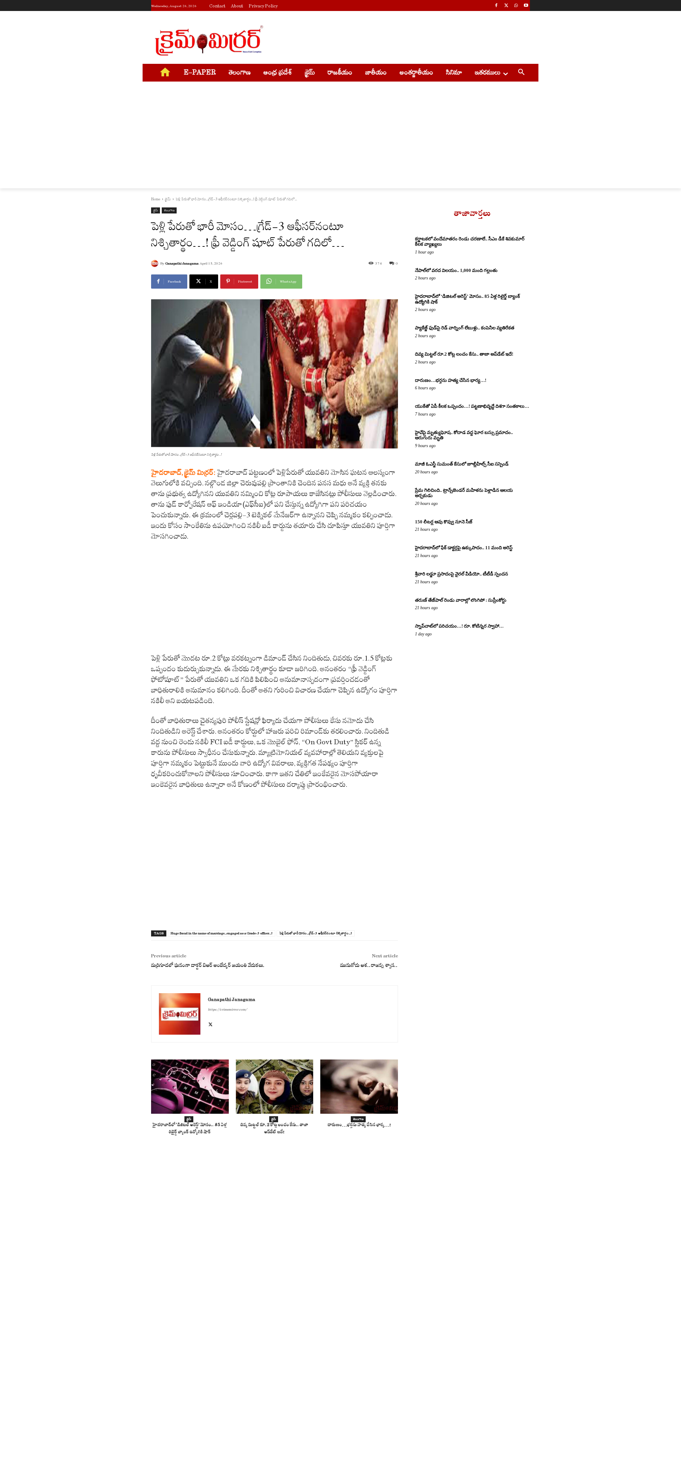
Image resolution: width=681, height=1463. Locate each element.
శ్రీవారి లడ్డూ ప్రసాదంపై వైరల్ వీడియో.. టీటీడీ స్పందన (461, 574)
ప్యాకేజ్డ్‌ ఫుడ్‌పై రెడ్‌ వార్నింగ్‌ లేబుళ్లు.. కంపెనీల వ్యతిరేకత (464, 327)
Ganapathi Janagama (182, 263)
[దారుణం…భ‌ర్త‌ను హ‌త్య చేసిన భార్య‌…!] (359, 1086)
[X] (506, 6)
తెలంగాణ (169, 210)
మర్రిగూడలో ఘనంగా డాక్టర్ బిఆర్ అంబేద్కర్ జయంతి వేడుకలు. (208, 966)
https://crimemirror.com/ (227, 1009)
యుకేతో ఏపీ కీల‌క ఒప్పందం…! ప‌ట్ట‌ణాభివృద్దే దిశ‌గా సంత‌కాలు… (472, 406)
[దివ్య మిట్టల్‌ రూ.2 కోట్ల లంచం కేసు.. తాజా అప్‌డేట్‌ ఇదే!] (275, 1086)
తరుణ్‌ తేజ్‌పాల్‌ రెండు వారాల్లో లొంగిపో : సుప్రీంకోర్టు (460, 600)
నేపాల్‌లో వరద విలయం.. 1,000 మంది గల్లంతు (456, 270)
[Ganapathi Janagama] (155, 263)
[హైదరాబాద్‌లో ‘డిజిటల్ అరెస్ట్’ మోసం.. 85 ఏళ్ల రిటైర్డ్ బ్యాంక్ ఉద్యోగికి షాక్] (190, 1086)
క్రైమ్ (168, 199)
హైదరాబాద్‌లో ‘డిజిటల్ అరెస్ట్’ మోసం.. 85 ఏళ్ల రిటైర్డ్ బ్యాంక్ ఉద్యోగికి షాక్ (190, 1129)
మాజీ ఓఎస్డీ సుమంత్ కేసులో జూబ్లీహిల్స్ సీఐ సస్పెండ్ (462, 464)
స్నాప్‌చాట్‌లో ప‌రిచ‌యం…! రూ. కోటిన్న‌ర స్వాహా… (459, 626)
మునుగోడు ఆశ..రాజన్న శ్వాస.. (369, 966)
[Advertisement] (394, 39)
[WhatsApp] (516, 6)
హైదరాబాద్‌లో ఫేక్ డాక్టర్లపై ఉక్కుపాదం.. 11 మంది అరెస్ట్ (464, 547)
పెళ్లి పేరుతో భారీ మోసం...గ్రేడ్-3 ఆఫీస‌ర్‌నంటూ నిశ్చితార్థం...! (315, 933)
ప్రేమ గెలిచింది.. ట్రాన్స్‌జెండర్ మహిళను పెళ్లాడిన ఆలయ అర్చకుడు (464, 493)
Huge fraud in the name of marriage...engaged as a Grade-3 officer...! (221, 933)
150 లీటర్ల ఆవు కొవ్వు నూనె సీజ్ (443, 521)
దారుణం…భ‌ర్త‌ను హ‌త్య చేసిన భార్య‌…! (359, 1125)
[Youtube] (526, 6)
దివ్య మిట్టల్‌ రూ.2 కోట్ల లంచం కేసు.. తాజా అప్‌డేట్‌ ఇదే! (274, 1129)
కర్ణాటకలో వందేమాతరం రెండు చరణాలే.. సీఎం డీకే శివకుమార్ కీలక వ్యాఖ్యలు (470, 241)
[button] (521, 73)
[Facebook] (496, 6)
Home (155, 199)
